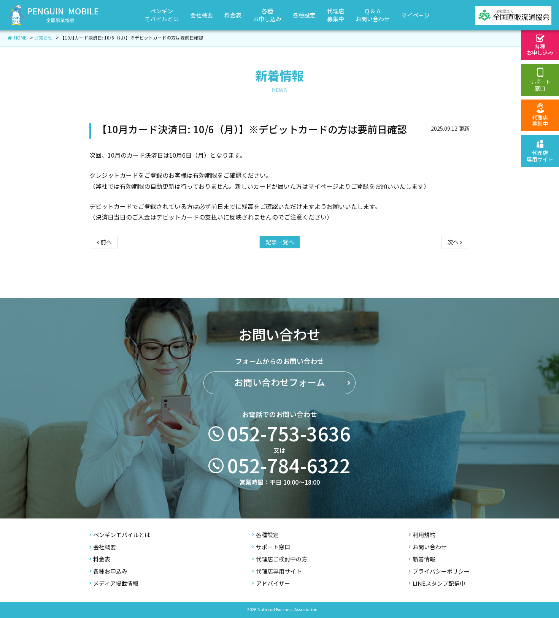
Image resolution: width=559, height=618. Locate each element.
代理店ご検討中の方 (281, 559)
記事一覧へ (279, 242)
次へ (453, 242)
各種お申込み (110, 571)
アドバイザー (273, 583)
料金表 (101, 559)
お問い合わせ (430, 547)
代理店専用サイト (279, 571)
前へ (105, 242)
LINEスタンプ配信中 (439, 583)
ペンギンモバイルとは (121, 535)
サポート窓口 (273, 547)
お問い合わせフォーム (279, 382)
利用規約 (424, 535)
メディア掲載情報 (115, 583)
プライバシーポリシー (441, 571)
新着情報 (424, 559)
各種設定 (267, 535)
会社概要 (104, 547)
